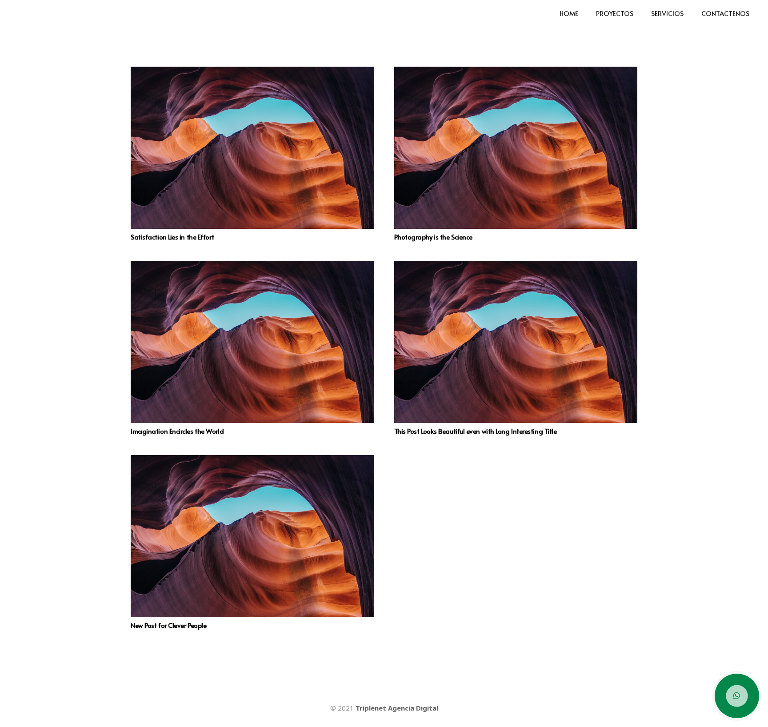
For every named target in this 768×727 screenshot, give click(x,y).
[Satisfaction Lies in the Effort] (252, 148)
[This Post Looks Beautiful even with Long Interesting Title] (516, 342)
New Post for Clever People (168, 625)
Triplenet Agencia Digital (397, 707)
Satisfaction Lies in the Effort (172, 236)
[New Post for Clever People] (252, 536)
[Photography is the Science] (516, 148)
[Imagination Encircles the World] (252, 342)
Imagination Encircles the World (177, 430)
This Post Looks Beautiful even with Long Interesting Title (475, 430)
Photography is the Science (433, 236)
